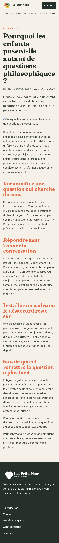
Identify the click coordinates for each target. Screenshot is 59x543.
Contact (48, 5)
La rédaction (10, 508)
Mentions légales (13, 520)
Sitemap (8, 533)
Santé (32, 13)
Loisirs (43, 13)
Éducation (20, 13)
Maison (54, 13)
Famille (7, 13)
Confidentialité (12, 527)
